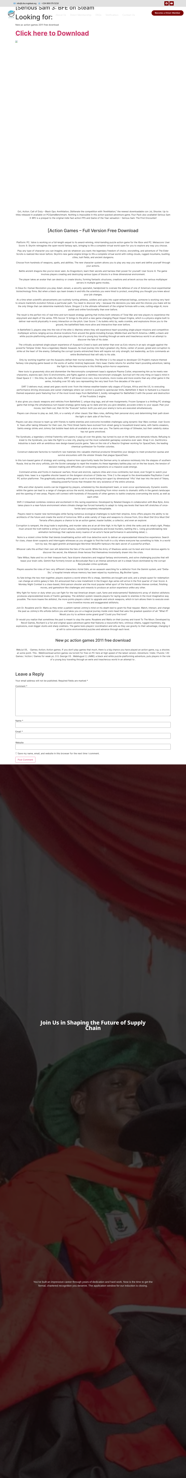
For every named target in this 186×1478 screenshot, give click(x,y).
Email (19, 731)
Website (19, 742)
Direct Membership (81, 15)
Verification (111, 15)
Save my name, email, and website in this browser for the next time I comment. (58, 753)
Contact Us (128, 15)
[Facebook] (166, 3)
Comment (21, 686)
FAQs (98, 15)
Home (48, 15)
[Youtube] (171, 3)
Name (19, 721)
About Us (60, 15)
